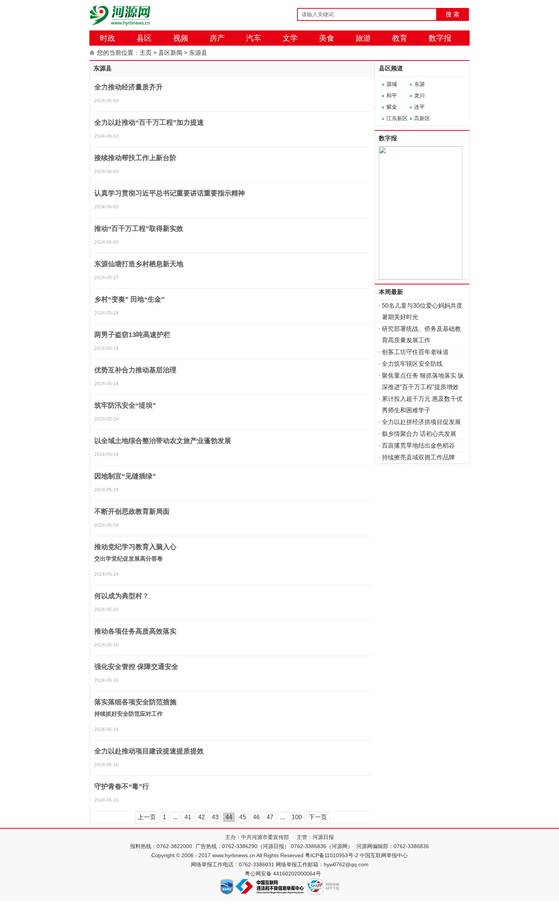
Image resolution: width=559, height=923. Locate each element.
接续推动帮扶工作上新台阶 (135, 158)
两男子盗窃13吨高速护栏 (132, 334)
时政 (107, 38)
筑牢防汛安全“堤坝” (125, 405)
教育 (399, 38)
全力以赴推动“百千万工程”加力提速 (149, 122)
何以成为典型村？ (121, 596)
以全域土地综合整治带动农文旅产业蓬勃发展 (162, 441)
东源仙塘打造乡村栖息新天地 (138, 264)
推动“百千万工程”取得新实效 (138, 228)
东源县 (198, 52)
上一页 (147, 817)
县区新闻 (170, 52)
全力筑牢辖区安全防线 (412, 364)
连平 (419, 107)
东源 (419, 84)
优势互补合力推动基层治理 (135, 370)
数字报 (440, 38)
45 (242, 817)
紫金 (391, 107)
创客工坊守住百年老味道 (415, 352)
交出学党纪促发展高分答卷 (128, 558)
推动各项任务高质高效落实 (135, 631)
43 (215, 817)
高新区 (422, 118)
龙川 (419, 95)
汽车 (253, 38)
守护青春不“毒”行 (121, 786)
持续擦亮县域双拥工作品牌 (418, 457)
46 (256, 817)
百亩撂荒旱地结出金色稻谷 (418, 445)
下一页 (318, 817)
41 (187, 817)
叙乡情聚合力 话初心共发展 (419, 434)
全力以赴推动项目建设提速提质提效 (149, 751)
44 (229, 817)
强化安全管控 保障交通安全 (136, 666)
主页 (146, 52)
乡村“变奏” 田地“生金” (129, 299)
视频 (180, 38)
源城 (391, 84)
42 (201, 817)
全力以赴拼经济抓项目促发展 (421, 422)
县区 (144, 38)
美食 (326, 38)
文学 (290, 38)
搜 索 (452, 14)
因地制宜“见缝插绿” (125, 476)
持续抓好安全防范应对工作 (128, 713)
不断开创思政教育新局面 (132, 511)
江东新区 (397, 118)
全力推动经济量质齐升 (128, 87)
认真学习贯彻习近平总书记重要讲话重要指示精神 (169, 193)
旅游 (363, 38)
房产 (217, 38)
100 (297, 817)
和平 (391, 95)
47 (270, 817)
